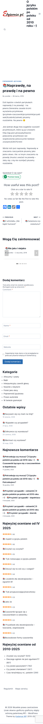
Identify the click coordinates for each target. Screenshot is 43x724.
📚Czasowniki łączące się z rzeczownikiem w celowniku (15, 613)
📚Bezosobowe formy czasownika (18, 638)
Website (7, 347)
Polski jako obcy (11, 390)
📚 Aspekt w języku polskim (15, 539)
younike (7, 96)
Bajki (6, 380)
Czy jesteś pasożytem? (16, 666)
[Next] (36, 253)
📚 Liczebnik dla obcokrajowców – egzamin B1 (18, 580)
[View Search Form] (5, 30)
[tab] (17, 263)
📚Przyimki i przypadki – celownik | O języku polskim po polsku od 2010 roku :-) (21, 494)
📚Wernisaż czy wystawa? (14, 440)
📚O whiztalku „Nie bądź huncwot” (11, 220)
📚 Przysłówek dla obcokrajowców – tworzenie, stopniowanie (19, 626)
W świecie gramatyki (13, 400)
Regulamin (8, 689)
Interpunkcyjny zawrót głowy (16, 383)
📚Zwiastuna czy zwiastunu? (32, 220)
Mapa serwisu (21, 689)
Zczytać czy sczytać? (15, 656)
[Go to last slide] (7, 253)
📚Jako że (7, 602)
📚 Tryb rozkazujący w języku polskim (19, 559)
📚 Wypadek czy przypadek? (15, 423)
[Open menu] (40, 13)
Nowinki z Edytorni (12, 387)
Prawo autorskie (11, 397)
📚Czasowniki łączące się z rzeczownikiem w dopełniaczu (21, 463)
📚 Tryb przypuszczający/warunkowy (19, 592)
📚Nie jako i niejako (15, 248)
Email (7, 336)
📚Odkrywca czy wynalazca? (15, 431)
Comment (8, 289)
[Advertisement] (21, 54)
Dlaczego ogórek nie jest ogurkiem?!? (22, 659)
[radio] (12, 194)
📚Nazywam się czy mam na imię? (18, 414)
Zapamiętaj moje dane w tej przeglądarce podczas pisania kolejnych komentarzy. (21, 354)
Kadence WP (21, 716)
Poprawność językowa (12, 81)
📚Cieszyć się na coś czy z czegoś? (18, 569)
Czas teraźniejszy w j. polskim (19, 673)
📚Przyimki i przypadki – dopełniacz (23, 498)
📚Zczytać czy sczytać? (13, 549)
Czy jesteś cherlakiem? (16, 669)
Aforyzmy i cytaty (11, 377)
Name (7, 326)
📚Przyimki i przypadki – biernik (21, 513)
